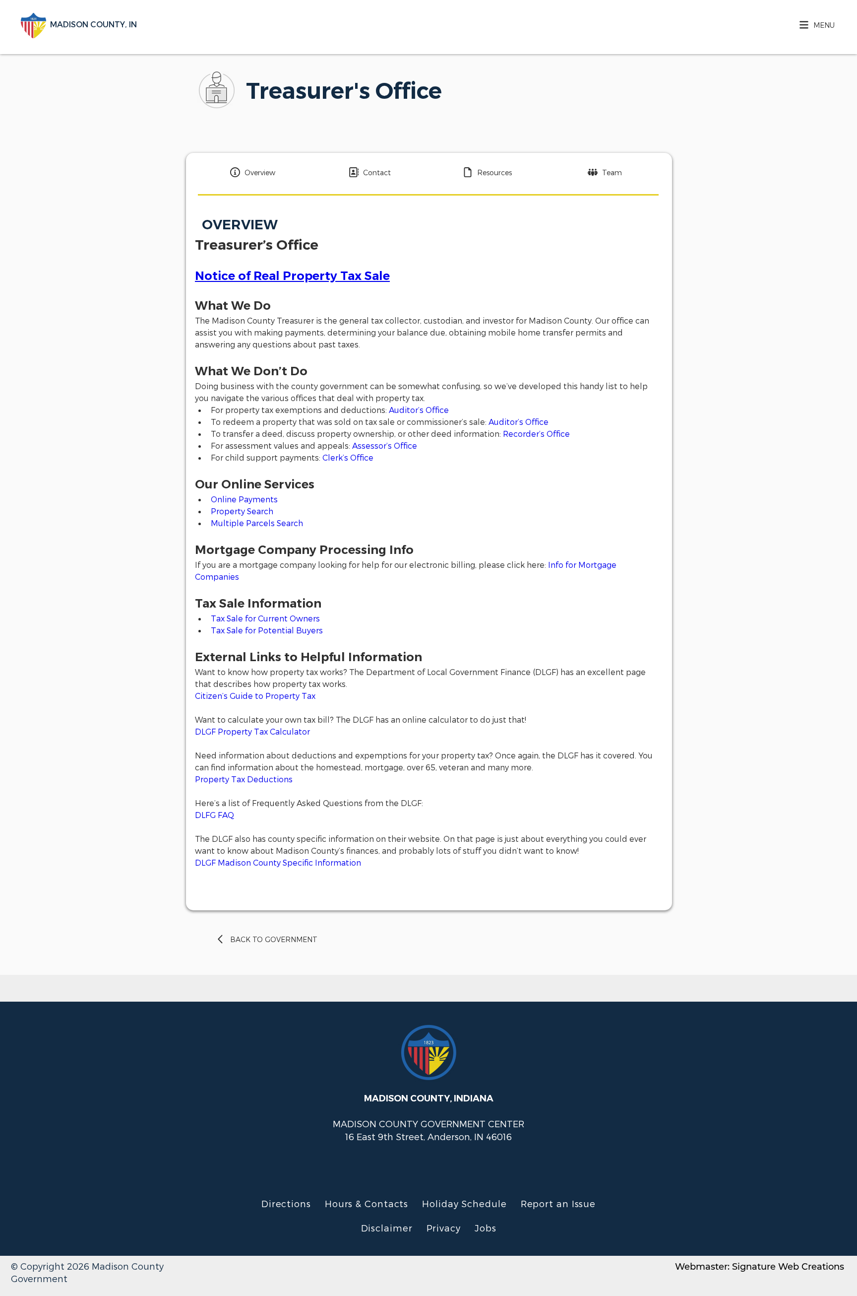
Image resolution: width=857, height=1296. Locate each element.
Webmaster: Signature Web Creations (759, 1266)
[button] (814, 24)
